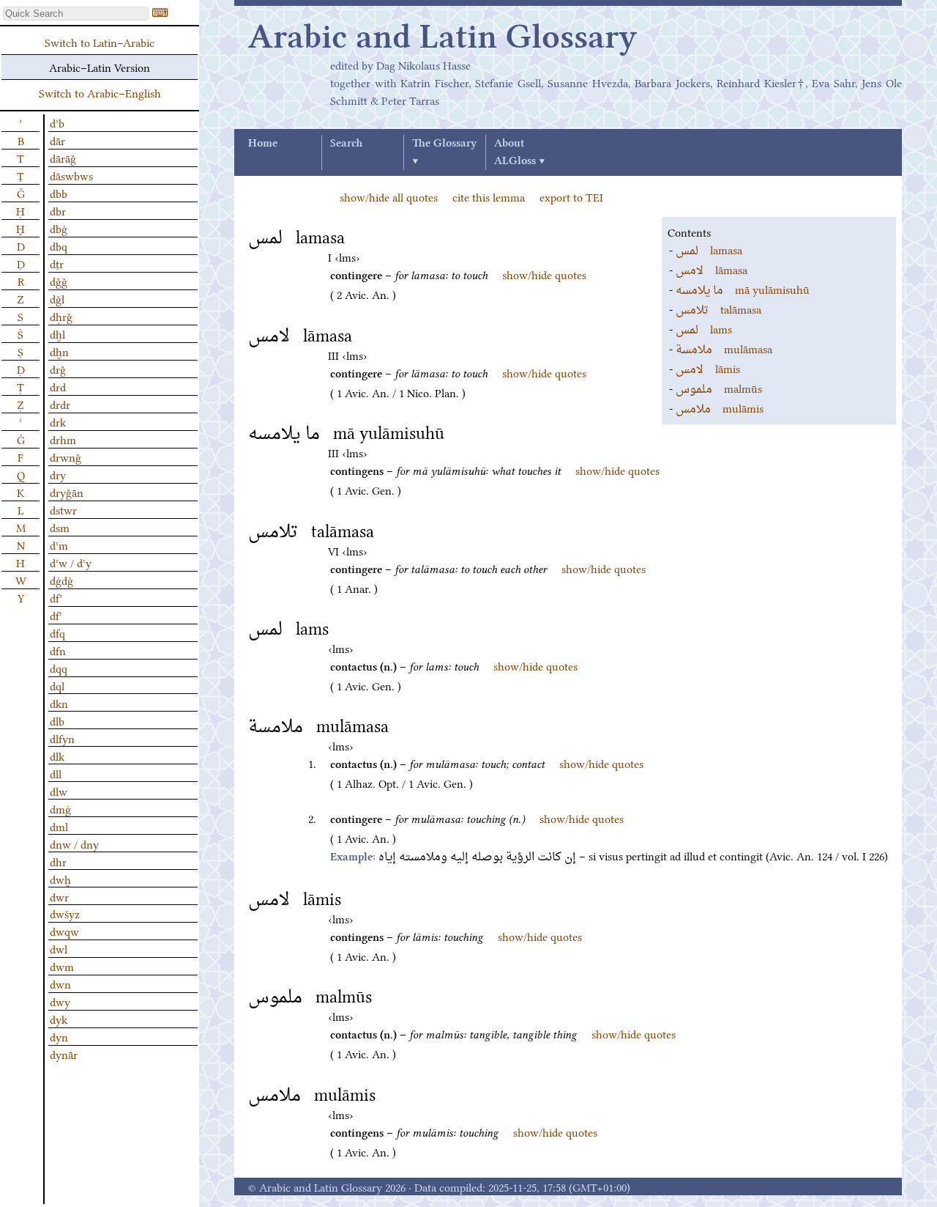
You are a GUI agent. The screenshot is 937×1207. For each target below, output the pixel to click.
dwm (62, 966)
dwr (59, 896)
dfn (58, 650)
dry (58, 474)
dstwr (63, 509)
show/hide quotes (544, 274)
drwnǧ (65, 457)
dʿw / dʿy (71, 562)
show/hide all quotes (389, 196)
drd (58, 386)
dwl (58, 948)
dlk (57, 756)
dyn (59, 1036)
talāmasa (718, 308)
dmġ (60, 808)
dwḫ (60, 879)
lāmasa (711, 269)
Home (262, 143)
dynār (64, 1054)
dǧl (57, 298)
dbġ (58, 228)
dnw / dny (74, 843)
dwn (60, 983)
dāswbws (71, 175)
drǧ (58, 369)
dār (57, 140)
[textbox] (76, 14)
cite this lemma (488, 196)
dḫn (59, 351)
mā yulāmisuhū (743, 289)
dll (55, 773)
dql (57, 685)
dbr (58, 210)
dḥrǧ (61, 316)
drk (58, 421)
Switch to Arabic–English (100, 92)
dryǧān (66, 492)
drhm (63, 439)
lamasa (709, 249)
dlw (58, 791)
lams (704, 328)
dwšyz (65, 913)
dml (59, 826)
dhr (58, 861)
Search (346, 143)
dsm (60, 527)
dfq (57, 632)
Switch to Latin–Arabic (99, 42)
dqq (58, 668)
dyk (58, 1019)
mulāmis (720, 407)
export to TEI (571, 196)
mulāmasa (724, 348)
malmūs (719, 388)
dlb (57, 720)
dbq (58, 245)
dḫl (57, 333)
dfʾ (56, 597)
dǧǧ (58, 281)
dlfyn (62, 738)
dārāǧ (63, 158)
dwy (60, 1001)
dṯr (57, 263)
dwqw (64, 931)
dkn (59, 703)
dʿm (59, 544)
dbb (58, 193)
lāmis (708, 368)
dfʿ (56, 615)
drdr (60, 404)
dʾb (57, 122)
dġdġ (61, 580)
